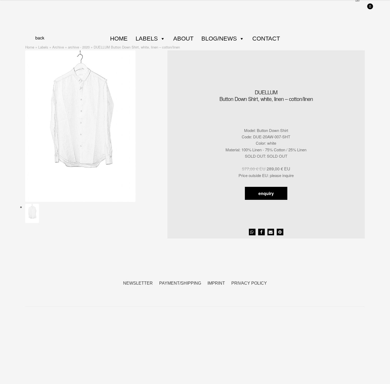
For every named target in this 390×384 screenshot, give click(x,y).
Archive (58, 47)
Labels (147, 38)
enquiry (266, 193)
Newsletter (138, 283)
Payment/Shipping (180, 283)
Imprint (216, 283)
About (183, 38)
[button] (252, 232)
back (39, 38)
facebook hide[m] (188, 292)
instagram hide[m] (201, 292)
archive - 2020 (79, 47)
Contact (266, 38)
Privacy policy (249, 283)
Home (119, 38)
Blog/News (219, 38)
